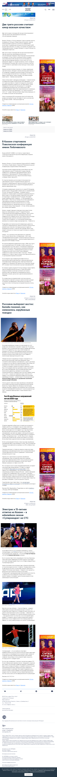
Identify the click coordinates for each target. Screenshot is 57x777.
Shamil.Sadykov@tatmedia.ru (8, 766)
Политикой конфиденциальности (37, 771)
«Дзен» (17, 110)
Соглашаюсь (28, 774)
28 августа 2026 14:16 (29, 298)
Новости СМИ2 (7, 129)
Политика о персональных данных (9, 751)
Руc (3, 9)
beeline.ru (31, 488)
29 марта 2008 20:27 (29, 20)
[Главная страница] (28, 9)
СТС (15, 550)
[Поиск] (45, 9)
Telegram (22, 110)
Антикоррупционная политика (8, 753)
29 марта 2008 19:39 (30, 137)
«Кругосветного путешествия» (17, 468)
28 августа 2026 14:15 (29, 503)
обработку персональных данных (46, 770)
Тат (10, 9)
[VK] (5, 691)
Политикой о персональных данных (20, 771)
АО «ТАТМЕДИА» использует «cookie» (10, 756)
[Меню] (53, 9)
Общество (32, 18)
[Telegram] (20, 691)
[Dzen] (36, 691)
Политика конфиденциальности (9, 762)
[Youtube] (52, 691)
